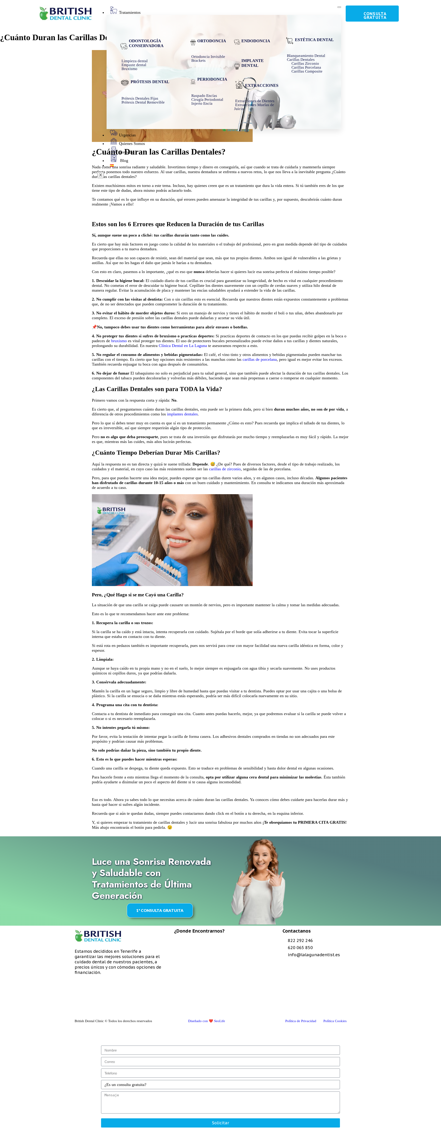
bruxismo (119, 340)
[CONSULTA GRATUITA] (351, 14)
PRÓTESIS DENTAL (150, 81)
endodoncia (255, 41)
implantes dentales (182, 414)
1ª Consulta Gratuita (160, 910)
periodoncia (212, 79)
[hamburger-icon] (339, 7)
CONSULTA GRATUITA (375, 15)
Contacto (126, 152)
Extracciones (261, 85)
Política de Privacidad (300, 1021)
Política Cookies (335, 1021)
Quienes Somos (132, 143)
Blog (123, 160)
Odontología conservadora (146, 43)
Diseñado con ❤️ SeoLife (206, 1021)
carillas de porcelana (259, 359)
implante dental (252, 63)
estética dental (314, 39)
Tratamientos (130, 12)
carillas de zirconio (225, 469)
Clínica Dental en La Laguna (183, 345)
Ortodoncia (211, 41)
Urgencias (127, 135)
